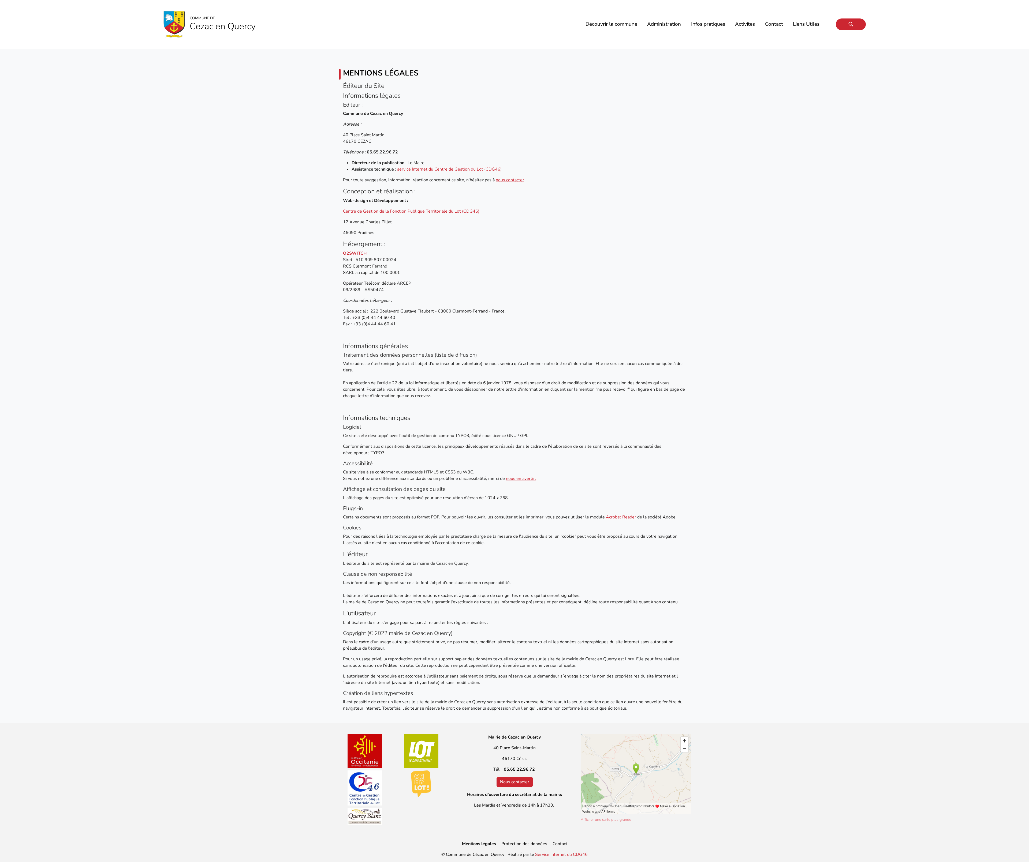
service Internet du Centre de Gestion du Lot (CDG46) (449, 169)
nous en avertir (520, 478)
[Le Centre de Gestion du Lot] (365, 787)
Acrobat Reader (621, 517)
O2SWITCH (355, 253)
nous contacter (510, 180)
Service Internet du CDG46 (561, 854)
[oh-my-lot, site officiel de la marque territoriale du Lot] (421, 783)
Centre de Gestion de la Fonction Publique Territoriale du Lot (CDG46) (411, 211)
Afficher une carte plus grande (606, 819)
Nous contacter (514, 782)
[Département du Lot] (421, 751)
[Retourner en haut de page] (1017, 850)
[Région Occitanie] (365, 751)
